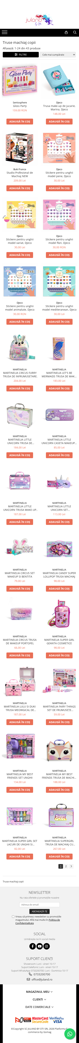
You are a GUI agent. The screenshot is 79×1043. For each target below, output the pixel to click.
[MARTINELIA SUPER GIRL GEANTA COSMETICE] (59, 615)
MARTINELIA (20, 369)
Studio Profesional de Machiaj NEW (20, 174)
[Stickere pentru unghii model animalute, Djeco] (20, 281)
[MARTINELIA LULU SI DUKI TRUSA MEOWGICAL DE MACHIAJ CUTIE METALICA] (20, 682)
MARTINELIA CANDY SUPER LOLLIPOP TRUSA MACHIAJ (59, 574)
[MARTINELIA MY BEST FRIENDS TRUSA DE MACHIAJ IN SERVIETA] (59, 749)
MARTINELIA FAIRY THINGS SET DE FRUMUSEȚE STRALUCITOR (59, 708)
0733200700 (41, 974)
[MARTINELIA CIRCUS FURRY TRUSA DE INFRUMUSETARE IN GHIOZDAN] (20, 348)
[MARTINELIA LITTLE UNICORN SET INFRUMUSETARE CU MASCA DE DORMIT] (59, 481)
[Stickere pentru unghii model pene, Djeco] (59, 148)
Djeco (59, 102)
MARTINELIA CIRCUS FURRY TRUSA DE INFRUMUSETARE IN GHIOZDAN (20, 374)
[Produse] (5, 33)
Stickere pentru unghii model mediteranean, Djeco (59, 307)
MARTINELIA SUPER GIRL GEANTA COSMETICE (59, 641)
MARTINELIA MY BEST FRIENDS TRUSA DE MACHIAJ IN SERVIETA (59, 775)
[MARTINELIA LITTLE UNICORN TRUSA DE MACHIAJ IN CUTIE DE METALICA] (20, 415)
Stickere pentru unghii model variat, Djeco (20, 241)
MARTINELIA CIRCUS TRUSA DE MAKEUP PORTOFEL (20, 641)
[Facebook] (32, 946)
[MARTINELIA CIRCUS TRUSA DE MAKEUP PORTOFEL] (20, 615)
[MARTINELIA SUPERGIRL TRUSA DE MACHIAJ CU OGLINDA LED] (59, 816)
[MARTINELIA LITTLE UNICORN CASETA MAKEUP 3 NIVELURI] (59, 415)
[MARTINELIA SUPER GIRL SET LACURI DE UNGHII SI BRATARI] (20, 816)
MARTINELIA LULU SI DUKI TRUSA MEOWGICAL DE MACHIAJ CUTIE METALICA (20, 708)
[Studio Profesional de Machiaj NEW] (20, 148)
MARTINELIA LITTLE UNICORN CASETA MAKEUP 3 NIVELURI (59, 441)
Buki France (19, 169)
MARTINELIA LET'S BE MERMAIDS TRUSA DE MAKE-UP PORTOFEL (59, 374)
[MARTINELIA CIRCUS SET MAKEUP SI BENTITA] (20, 548)
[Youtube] (39, 946)
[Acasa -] (39, 19)
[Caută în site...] (75, 32)
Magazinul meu (38, 991)
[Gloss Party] (20, 81)
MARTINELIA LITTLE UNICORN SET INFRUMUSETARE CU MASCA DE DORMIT (59, 508)
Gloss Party (20, 106)
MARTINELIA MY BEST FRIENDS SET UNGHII (20, 775)
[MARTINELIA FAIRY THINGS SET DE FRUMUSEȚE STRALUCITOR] (59, 682)
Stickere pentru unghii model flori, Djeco (59, 241)
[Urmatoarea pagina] (71, 866)
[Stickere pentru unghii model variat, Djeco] (20, 214)
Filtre (22, 54)
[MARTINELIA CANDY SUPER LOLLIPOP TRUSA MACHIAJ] (59, 548)
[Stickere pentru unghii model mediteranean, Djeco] (59, 281)
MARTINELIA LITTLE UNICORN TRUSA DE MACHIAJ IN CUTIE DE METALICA (20, 441)
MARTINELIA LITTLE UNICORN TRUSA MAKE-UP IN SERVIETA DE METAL (19, 508)
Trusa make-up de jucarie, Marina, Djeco (59, 107)
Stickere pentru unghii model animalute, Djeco (19, 307)
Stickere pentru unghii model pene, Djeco (59, 174)
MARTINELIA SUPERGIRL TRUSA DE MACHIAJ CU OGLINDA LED (59, 842)
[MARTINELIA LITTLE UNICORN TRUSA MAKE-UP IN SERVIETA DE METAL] (20, 481)
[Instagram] (46, 946)
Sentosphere (20, 102)
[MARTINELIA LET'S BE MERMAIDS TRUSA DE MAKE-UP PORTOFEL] (59, 348)
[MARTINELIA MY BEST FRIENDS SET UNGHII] (20, 749)
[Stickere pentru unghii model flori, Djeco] (59, 214)
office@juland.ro (41, 979)
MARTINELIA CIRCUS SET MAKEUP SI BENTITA (20, 574)
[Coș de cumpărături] (66, 32)
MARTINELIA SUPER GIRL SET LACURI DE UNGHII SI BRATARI (19, 842)
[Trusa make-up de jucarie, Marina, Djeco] (59, 81)
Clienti (38, 999)
